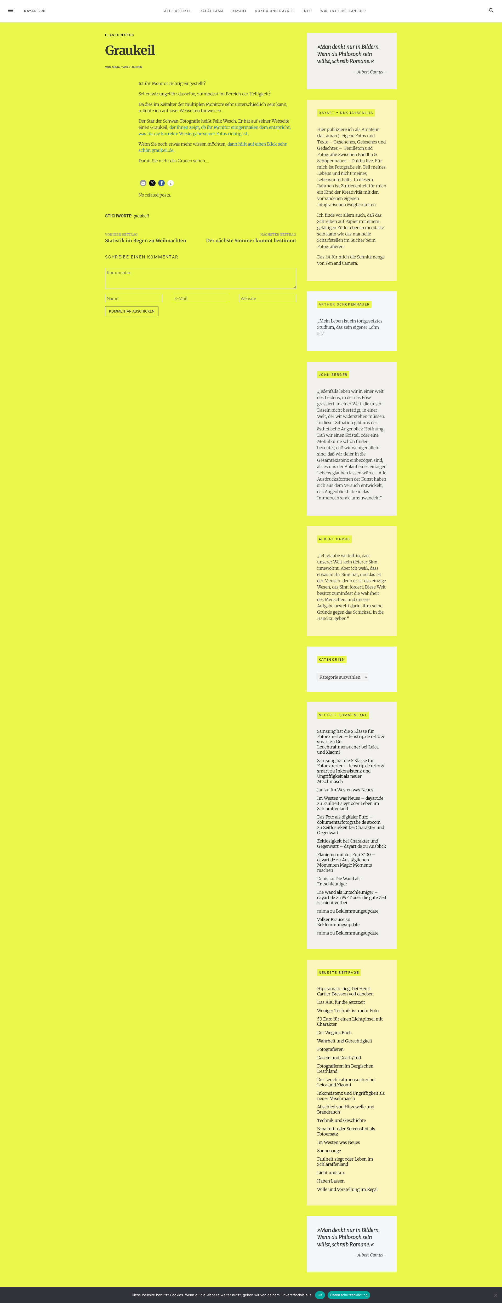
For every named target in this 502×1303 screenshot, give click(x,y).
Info (307, 11)
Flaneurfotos (119, 35)
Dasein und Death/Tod (339, 1057)
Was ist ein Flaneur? (343, 11)
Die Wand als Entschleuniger (339, 881)
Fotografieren (330, 1049)
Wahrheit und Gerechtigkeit (344, 1040)
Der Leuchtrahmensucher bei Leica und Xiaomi (348, 747)
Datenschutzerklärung (349, 1295)
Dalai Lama (211, 11)
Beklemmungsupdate (357, 911)
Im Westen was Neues (351, 789)
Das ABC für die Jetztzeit (341, 1002)
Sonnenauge (329, 1150)
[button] (143, 183)
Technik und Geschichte (341, 1120)
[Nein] (495, 1295)
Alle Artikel (178, 11)
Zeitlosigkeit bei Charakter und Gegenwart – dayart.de (347, 843)
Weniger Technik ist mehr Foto (348, 1010)
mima (116, 67)
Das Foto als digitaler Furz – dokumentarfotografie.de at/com (349, 819)
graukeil (141, 215)
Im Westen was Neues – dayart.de (350, 798)
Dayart (239, 11)
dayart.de (34, 11)
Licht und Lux (331, 1172)
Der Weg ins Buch (334, 1032)
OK (320, 1295)
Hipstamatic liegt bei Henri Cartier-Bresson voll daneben (345, 991)
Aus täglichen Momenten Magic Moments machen (344, 865)
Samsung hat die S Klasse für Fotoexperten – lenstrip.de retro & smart (350, 736)
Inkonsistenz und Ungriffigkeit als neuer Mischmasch (343, 776)
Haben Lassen (331, 1181)
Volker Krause (330, 919)
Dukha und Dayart (275, 11)
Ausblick (377, 846)
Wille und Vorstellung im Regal (347, 1189)
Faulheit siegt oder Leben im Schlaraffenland (345, 1161)
